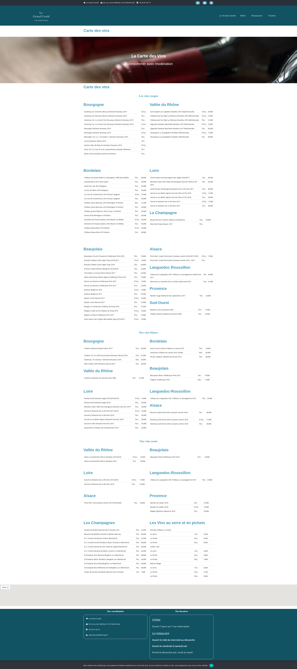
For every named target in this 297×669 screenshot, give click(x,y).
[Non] (294, 665)
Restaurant (256, 16)
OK (211, 665)
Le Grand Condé (227, 16)
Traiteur (272, 16)
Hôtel (243, 16)
